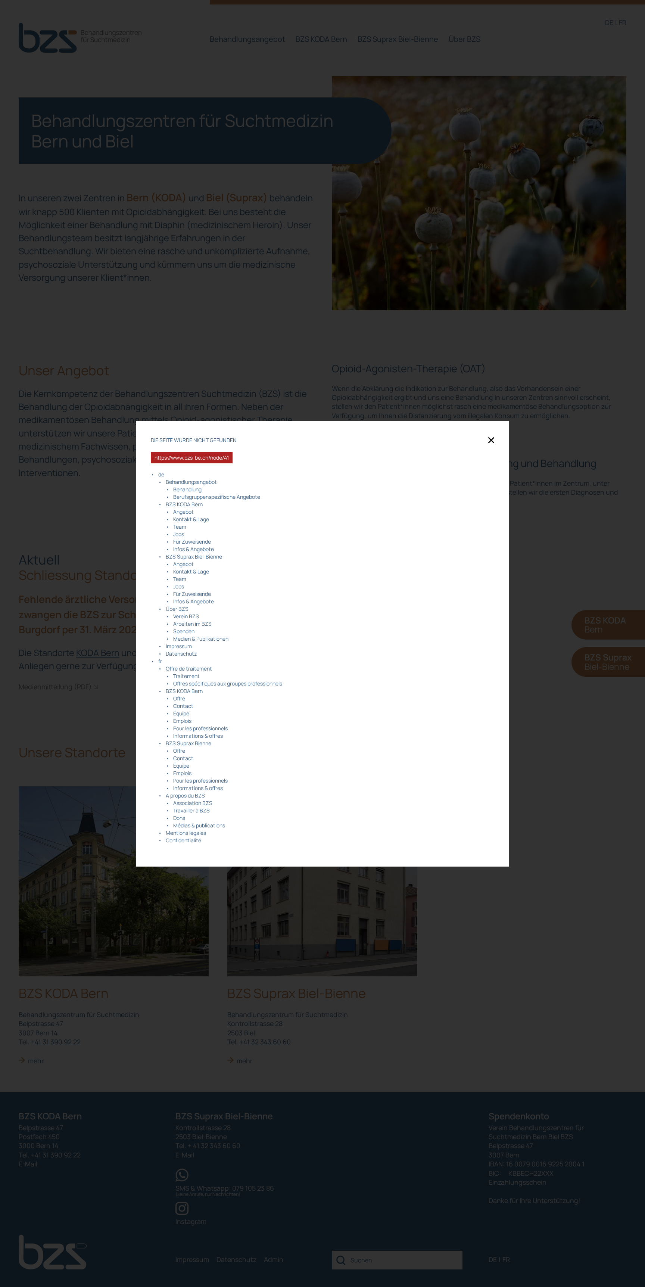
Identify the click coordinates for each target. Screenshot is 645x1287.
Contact (183, 705)
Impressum (179, 646)
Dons (179, 817)
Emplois (182, 720)
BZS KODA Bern (184, 504)
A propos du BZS (185, 795)
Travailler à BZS (191, 810)
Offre (179, 698)
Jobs (178, 534)
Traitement (186, 676)
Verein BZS (186, 616)
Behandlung (187, 489)
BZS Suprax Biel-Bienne (194, 556)
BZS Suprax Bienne (188, 743)
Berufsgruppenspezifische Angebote (216, 496)
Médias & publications (199, 825)
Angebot (183, 511)
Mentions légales (186, 832)
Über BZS (177, 608)
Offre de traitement (189, 668)
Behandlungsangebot (191, 481)
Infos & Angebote (193, 549)
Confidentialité (183, 840)
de (161, 474)
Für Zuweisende (192, 541)
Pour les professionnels (200, 728)
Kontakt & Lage (191, 519)
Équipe (181, 713)
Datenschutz (181, 653)
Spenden (183, 631)
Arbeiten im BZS (192, 623)
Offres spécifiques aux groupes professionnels (227, 683)
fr (160, 661)
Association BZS (192, 802)
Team (179, 526)
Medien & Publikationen (200, 638)
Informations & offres (198, 735)
